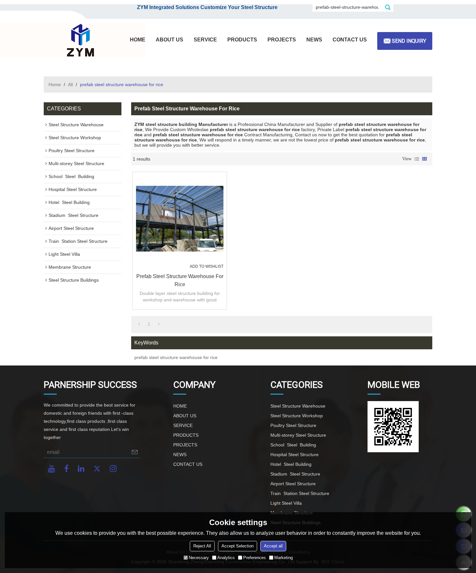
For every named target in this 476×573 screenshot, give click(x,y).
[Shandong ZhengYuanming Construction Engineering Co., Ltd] (79, 41)
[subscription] (135, 452)
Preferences (254, 557)
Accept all (273, 546)
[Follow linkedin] (81, 468)
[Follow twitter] (97, 468)
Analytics (226, 557)
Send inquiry (409, 41)
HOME (137, 39)
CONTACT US (350, 39)
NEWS (314, 39)
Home (55, 84)
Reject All (202, 546)
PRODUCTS (242, 39)
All (70, 84)
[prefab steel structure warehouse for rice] (179, 219)
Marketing (283, 557)
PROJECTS (281, 39)
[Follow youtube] (51, 468)
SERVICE (205, 39)
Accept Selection (237, 546)
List (417, 159)
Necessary (199, 557)
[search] (387, 7)
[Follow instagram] (113, 468)
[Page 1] (139, 324)
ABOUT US (169, 39)
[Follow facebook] (66, 468)
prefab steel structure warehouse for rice (179, 280)
